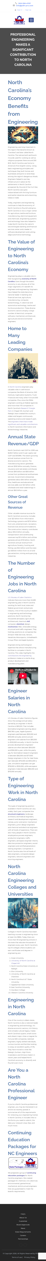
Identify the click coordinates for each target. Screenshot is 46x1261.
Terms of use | (17, 1257)
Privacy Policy (29, 1257)
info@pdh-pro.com (24, 6)
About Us (23, 1218)
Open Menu (31, 20)
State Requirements (23, 1232)
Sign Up (28, 10)
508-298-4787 (24, 3)
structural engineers (16, 814)
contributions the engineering (19, 656)
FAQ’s (23, 1214)
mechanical (13, 627)
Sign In (19, 10)
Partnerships (23, 1239)
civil (28, 621)
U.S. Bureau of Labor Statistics (20, 597)
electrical (20, 624)
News (23, 1228)
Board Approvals (23, 1225)
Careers (23, 1235)
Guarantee (23, 1221)
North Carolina (15, 387)
